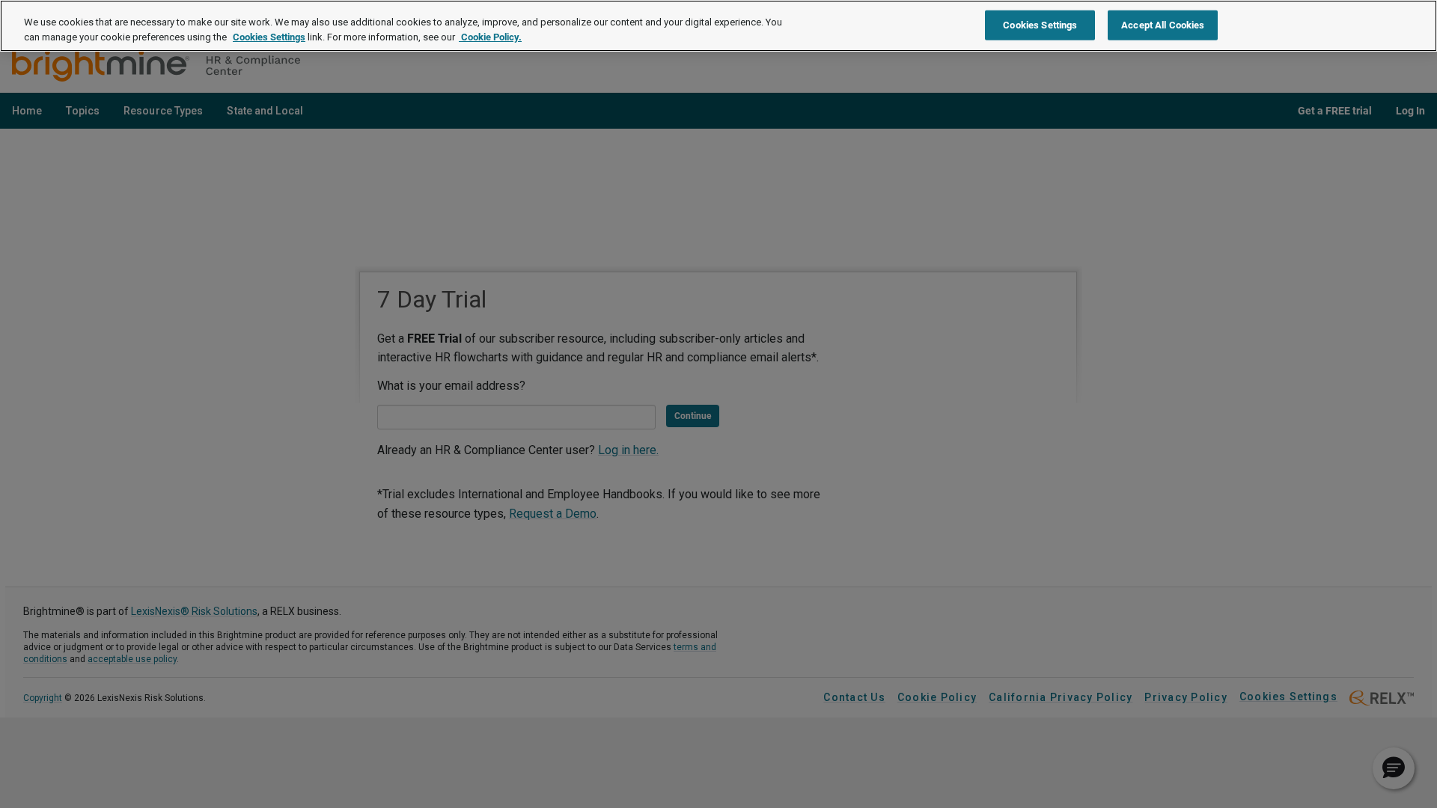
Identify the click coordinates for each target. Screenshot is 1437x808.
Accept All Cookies (1162, 24)
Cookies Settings (269, 37)
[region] (718, 26)
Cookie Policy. (490, 37)
